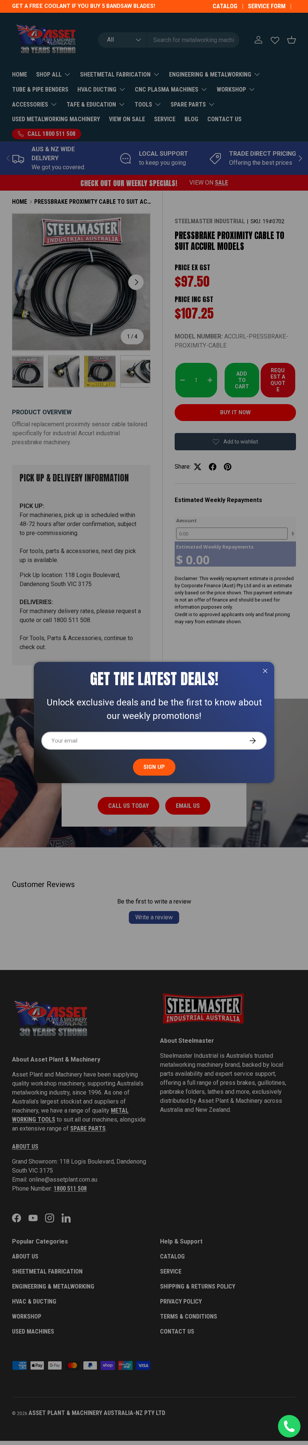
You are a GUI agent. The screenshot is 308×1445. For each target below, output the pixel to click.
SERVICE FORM (266, 6)
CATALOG (225, 6)
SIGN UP (154, 767)
